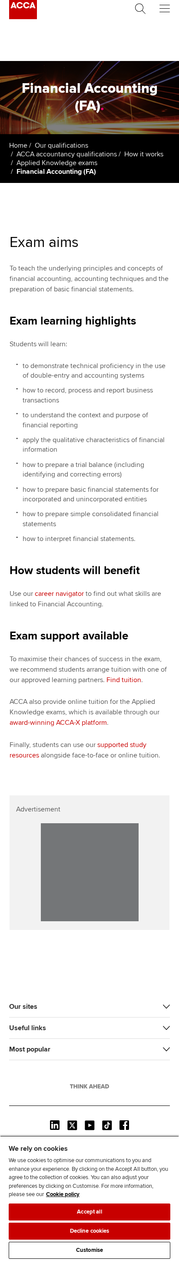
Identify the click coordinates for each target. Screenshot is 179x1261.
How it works (143, 154)
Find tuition (123, 680)
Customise (89, 1250)
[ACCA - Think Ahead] (23, 17)
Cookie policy (63, 1194)
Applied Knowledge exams (57, 163)
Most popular (29, 1049)
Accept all (89, 1211)
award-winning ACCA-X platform (58, 722)
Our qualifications (61, 145)
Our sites (23, 1006)
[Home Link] (89, 1086)
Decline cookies (89, 1230)
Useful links (27, 1028)
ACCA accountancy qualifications (67, 154)
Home (18, 145)
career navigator (59, 593)
